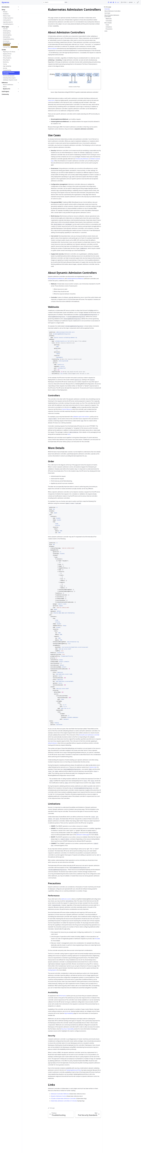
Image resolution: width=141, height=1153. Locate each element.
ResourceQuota (52, 48)
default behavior (52, 743)
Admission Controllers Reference (60, 1094)
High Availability (68, 1013)
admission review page (82, 834)
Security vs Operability (67, 1029)
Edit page (52, 1108)
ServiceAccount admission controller (89, 735)
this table (97, 938)
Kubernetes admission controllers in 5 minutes (64, 1101)
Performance (62, 995)
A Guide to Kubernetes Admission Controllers (63, 1098)
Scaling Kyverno (52, 970)
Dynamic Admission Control (58, 1096)
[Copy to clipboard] (99, 332)
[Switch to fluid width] (137, 2)
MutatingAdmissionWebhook (56, 278)
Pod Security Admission (82, 159)
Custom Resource (67, 409)
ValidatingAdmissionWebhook (75, 278)
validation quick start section (81, 416)
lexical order (93, 767)
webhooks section (66, 899)
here (69, 434)
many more (51, 100)
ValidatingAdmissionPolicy (73, 1070)
